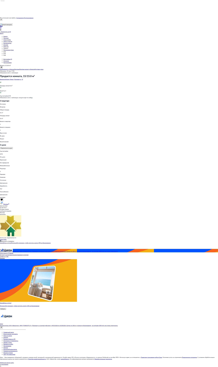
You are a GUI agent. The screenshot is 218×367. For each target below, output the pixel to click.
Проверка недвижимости (10, 351)
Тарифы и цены (7, 342)
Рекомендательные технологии (103, 359)
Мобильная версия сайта (7, 363)
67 (22, 79)
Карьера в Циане (8, 353)
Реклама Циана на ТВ (9, 339)
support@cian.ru (65, 359)
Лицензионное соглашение (189, 357)
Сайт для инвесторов (9, 354)
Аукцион (5, 337)
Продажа (6, 38)
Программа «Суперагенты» (10, 341)
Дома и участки (7, 41)
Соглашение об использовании (24, 18)
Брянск (12, 79)
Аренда (5, 36)
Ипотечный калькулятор (10, 349)
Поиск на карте (7, 335)
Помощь (5, 347)
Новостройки (7, 40)
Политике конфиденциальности (37, 359)
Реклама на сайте (8, 344)
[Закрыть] (1, 20)
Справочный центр (8, 332)
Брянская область (5, 79)
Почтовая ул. (17, 79)
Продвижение (7, 346)
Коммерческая (7, 43)
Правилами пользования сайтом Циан (151, 357)
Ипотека (5, 45)
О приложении (4, 364)
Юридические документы (10, 334)
